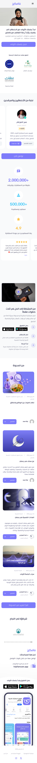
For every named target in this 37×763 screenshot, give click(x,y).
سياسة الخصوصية (28, 753)
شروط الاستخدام (15, 753)
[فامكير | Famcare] (16, 3)
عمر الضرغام (22, 122)
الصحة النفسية (19, 514)
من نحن (6, 753)
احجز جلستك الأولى (18, 44)
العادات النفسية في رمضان (24, 517)
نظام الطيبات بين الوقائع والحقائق (22, 403)
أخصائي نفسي (21, 125)
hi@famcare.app (21, 667)
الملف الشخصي (28, 143)
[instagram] (16, 758)
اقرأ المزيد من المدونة (18, 605)
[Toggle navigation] (33, 3)
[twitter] (21, 758)
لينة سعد (25, 421)
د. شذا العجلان (23, 535)
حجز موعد (14, 143)
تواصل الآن (18, 156)
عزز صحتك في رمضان (27, 461)
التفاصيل (12, 421)
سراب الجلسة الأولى (27, 574)
